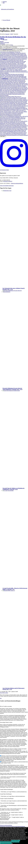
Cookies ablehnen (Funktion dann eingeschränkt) (10, 841)
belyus (11, 44)
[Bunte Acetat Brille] (4, 42)
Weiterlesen (2, 43)
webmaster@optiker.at (7, 181)
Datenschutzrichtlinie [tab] (4, 819)
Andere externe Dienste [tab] (5, 778)
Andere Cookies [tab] (3, 806)
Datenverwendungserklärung (17, 183)
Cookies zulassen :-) (16, 840)
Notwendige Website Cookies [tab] (6, 722)
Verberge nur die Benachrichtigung (18, 826)
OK (1, 698)
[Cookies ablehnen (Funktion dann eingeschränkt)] (12, 843)
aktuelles (2, 41)
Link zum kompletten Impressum (7, 185)
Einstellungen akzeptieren (5, 826)
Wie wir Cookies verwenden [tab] (6, 706)
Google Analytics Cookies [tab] (5, 763)
